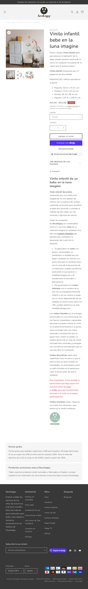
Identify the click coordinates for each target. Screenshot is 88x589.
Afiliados (28, 537)
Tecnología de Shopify (27, 579)
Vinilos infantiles (17, 22)
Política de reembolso (43, 579)
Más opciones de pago (66, 148)
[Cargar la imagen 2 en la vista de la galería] (20, 75)
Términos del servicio (75, 579)
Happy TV (48, 528)
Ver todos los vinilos (32, 22)
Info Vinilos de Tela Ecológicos (32, 522)
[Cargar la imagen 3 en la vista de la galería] (29, 75)
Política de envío (49, 581)
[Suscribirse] (44, 550)
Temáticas (48, 502)
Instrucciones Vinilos (33, 515)
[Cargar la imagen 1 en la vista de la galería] (10, 75)
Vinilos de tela (50, 513)
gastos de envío (73, 106)
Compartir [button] (56, 171)
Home (8, 22)
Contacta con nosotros (30, 530)
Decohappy (15, 579)
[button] (4, 12)
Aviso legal (29, 505)
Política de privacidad (59, 579)
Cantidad (53, 123)
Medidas (53, 112)
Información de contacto (65, 581)
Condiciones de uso (32, 510)
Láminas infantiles (51, 518)
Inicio (46, 497)
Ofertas (47, 533)
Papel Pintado (49, 523)
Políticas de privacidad (29, 498)
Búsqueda (68, 497)
